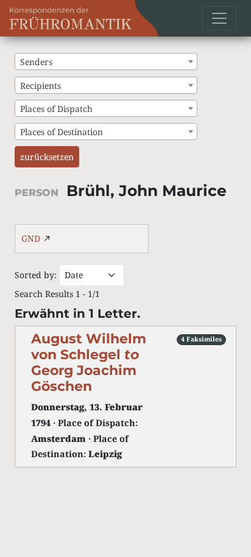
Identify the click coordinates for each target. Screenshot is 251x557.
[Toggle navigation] (219, 18)
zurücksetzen (47, 157)
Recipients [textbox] (40, 85)
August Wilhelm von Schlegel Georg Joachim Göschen (88, 362)
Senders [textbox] (36, 62)
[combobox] (106, 61)
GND (30, 238)
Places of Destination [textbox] (61, 132)
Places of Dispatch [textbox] (56, 108)
